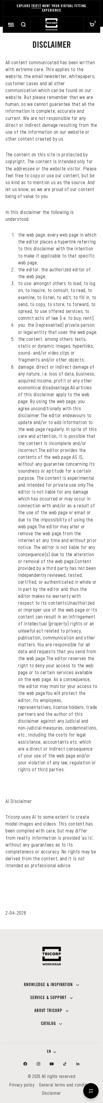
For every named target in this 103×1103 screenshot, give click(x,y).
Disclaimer (51, 1093)
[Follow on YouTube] (51, 1064)
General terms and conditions (66, 1084)
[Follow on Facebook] (25, 1064)
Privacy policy (22, 1084)
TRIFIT (36, 6)
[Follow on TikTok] (65, 1064)
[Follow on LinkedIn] (78, 1064)
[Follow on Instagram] (38, 1064)
